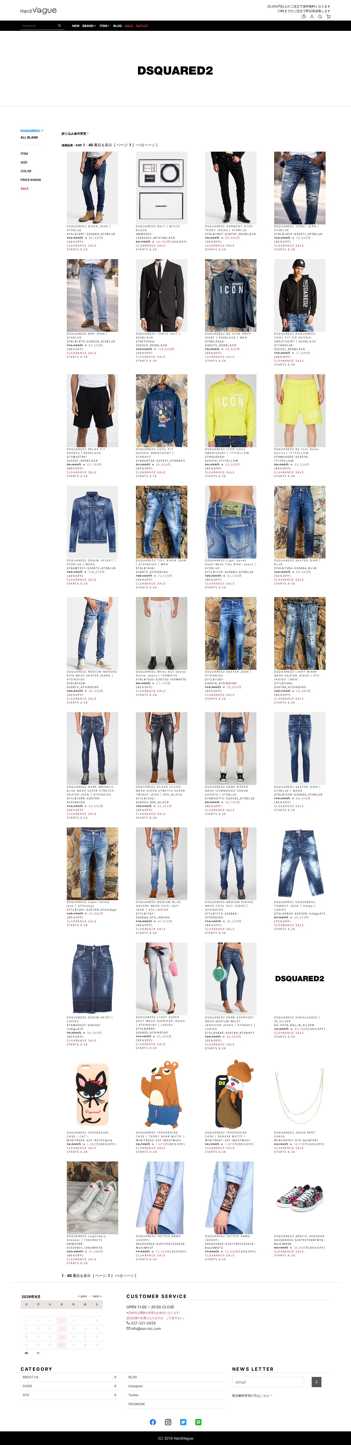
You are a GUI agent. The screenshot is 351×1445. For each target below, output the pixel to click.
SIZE (24, 162)
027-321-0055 (143, 1323)
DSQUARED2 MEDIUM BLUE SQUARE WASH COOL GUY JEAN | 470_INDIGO (158, 905)
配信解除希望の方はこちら (251, 1395)
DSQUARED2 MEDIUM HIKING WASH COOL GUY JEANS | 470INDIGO (229, 905)
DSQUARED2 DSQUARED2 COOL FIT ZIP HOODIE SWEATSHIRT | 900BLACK (295, 337)
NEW (75, 26)
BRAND (88, 26)
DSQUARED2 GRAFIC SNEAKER (299, 1236)
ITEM (103, 26)
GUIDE (27, 1386)
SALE (129, 26)
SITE (26, 1395)
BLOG (117, 26)
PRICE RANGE (31, 180)
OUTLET (142, 26)
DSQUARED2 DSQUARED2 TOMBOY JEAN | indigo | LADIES (295, 905)
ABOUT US (31, 1377)
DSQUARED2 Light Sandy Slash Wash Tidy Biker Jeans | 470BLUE (230, 564)
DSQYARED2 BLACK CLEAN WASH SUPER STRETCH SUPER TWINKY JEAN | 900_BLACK (160, 790)
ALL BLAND (29, 137)
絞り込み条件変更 (74, 133)
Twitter (133, 1395)
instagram (135, 1386)
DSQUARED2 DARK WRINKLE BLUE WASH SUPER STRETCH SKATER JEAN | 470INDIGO (90, 790)
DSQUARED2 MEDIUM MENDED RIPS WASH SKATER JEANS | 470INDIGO (92, 675)
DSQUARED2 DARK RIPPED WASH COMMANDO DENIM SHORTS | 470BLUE (226, 790)
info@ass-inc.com (145, 1328)
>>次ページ (145, 145)
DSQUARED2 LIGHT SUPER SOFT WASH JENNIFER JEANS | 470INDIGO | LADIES (160, 1021)
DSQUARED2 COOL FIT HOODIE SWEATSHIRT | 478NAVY (155, 452)
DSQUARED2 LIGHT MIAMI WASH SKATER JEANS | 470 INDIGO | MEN (296, 675)
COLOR (26, 171)
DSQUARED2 (30, 131)
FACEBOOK (136, 1404)
